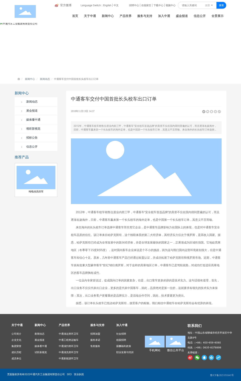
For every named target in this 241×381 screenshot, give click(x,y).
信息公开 (32, 146)
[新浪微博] (203, 111)
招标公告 (32, 137)
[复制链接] (219, 111)
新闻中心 (30, 78)
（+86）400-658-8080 (207, 342)
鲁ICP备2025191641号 (222, 375)
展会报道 (32, 110)
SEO (69, 374)
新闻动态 (45, 78)
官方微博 (65, 5)
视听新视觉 (33, 128)
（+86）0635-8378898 (207, 347)
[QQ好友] (211, 111)
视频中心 (171, 5)
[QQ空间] (215, 111)
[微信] (207, 111)
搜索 (221, 5)
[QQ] (204, 357)
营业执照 (79, 374)
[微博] (190, 357)
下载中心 (158, 5)
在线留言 (146, 5)
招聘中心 (134, 5)
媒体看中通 (33, 119)
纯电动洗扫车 (36, 191)
